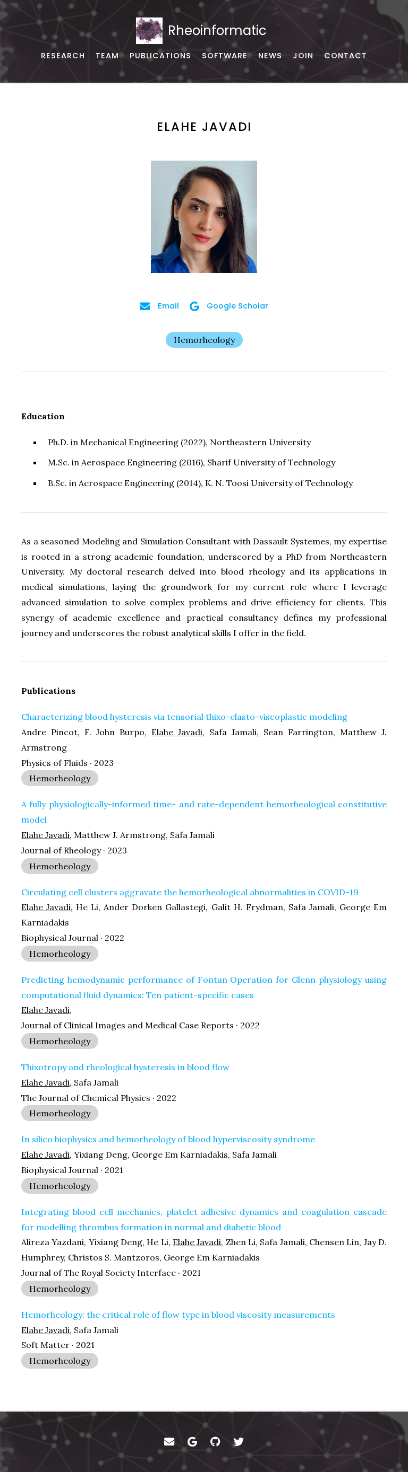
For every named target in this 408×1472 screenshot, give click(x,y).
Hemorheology (204, 339)
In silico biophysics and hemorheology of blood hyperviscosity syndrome (168, 1139)
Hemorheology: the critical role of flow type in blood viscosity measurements (178, 1314)
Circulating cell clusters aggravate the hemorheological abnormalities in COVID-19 (190, 892)
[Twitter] (239, 1442)
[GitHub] (215, 1442)
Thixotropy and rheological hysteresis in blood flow (125, 1067)
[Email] (169, 1442)
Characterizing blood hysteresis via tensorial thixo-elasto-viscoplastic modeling (184, 716)
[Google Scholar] (192, 1442)
